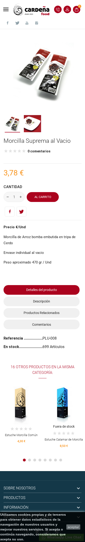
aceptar (73, 527)
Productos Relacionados (42, 313)
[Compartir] (10, 212)
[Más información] (30, 403)
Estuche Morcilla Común (21, 435)
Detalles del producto (41, 290)
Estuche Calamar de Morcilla (64, 439)
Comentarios (41, 324)
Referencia (14, 338)
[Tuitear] (21, 212)
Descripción (41, 301)
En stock (11, 347)
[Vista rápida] (21, 403)
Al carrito (42, 197)
